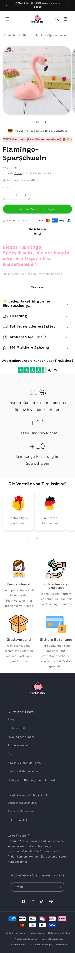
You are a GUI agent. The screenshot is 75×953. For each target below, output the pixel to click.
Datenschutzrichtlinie (59, 933)
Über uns (14, 754)
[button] (7, 19)
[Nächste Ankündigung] (68, 5)
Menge (7, 187)
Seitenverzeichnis (19, 745)
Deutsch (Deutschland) (22, 803)
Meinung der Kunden (21, 737)
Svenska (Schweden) (21, 811)
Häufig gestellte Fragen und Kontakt (31, 780)
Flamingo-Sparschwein (50, 35)
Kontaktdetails (18, 944)
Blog (11, 719)
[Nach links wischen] (29, 122)
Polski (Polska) (17, 820)
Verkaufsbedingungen (41, 944)
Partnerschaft (16, 728)
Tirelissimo (20, 933)
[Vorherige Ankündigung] (7, 5)
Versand (18, 173)
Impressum (62, 944)
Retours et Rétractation (23, 771)
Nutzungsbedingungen (26, 939)
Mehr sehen (37, 287)
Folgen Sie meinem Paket (24, 763)
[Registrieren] (60, 887)
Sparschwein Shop (16, 35)
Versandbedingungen (53, 939)
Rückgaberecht (37, 933)
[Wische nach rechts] (46, 122)
